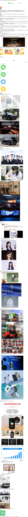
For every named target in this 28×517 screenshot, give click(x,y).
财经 (11, 0)
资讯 (1, 0)
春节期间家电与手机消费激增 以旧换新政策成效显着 (7, 461)
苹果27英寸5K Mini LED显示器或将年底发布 (6, 473)
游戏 (5, 0)
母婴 (8, 0)
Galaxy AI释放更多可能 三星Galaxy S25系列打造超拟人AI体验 (7, 355)
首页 (0, 0)
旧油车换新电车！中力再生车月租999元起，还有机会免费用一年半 (7, 309)
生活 (7, 0)
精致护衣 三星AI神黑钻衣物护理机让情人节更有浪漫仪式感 (6, 271)
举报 (0, 56)
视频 (9, 0)
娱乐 (2, 0)
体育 (4, 0)
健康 (12, 0)
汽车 (14, 0)
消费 (13, 0)
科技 (15, 0)
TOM (2, 12)
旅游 (6, 0)
